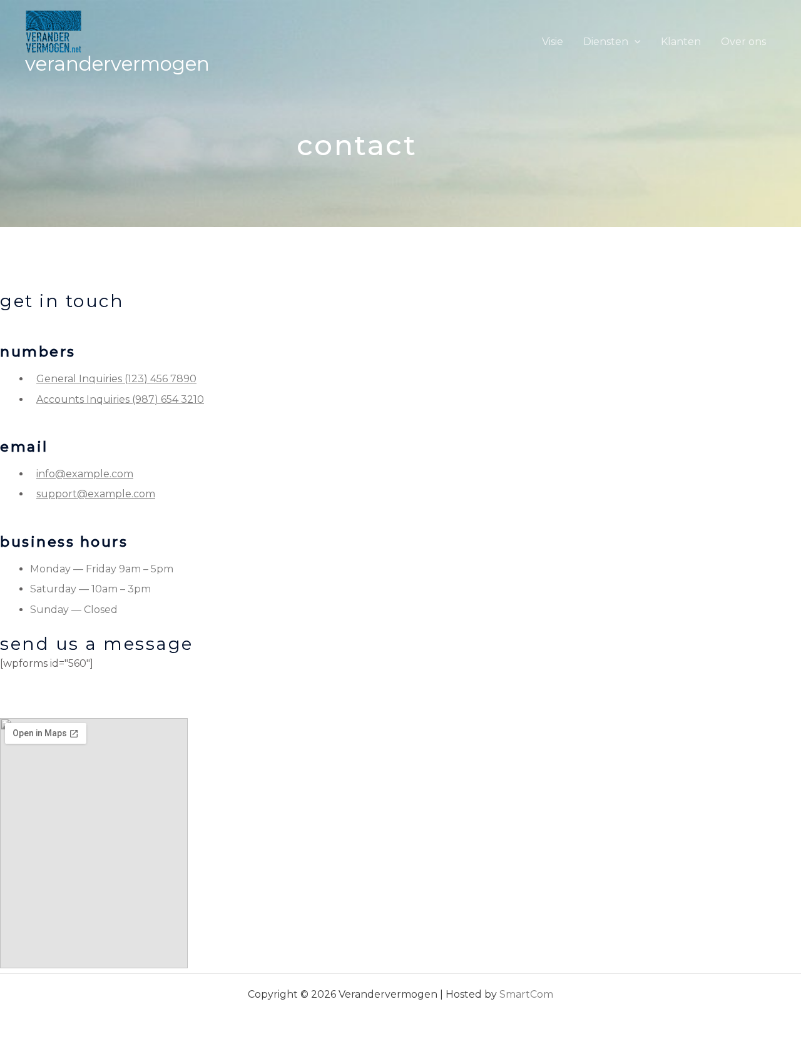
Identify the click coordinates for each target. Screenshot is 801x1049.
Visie (552, 42)
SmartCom (526, 994)
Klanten (681, 42)
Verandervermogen (117, 64)
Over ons (743, 42)
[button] (634, 42)
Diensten (605, 42)
